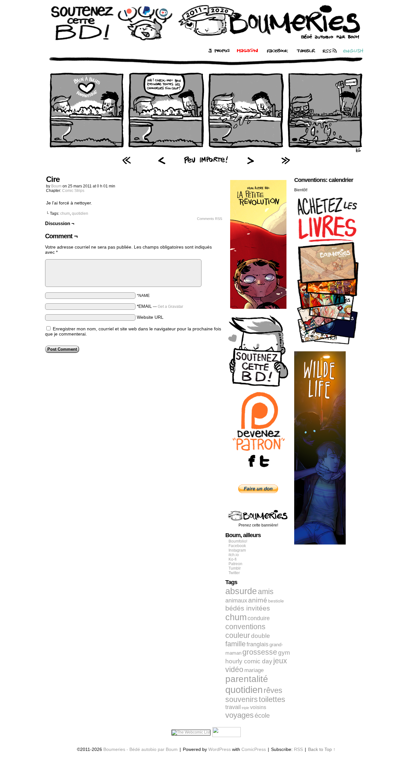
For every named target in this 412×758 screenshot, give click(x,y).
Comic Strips (73, 190)
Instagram (237, 550)
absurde (241, 591)
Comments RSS (209, 219)
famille (235, 644)
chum (65, 213)
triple (245, 708)
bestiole (276, 600)
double (260, 635)
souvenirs (241, 699)
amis (266, 591)
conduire (259, 618)
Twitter (234, 573)
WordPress (219, 749)
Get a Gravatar (170, 306)
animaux (236, 600)
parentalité (246, 679)
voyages (239, 715)
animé (257, 600)
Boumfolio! (238, 541)
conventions (245, 626)
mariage (254, 670)
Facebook (237, 546)
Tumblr (235, 568)
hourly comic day (248, 661)
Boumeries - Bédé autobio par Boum (140, 749)
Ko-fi (233, 559)
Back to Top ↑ (321, 749)
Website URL (150, 317)
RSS (298, 749)
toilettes (272, 699)
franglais (257, 644)
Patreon (235, 564)
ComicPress (253, 749)
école (262, 715)
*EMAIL (160, 306)
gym (284, 652)
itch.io (234, 555)
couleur (237, 635)
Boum (56, 186)
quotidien (80, 213)
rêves (273, 690)
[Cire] (206, 153)
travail (233, 707)
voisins (258, 707)
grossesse (259, 652)
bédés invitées (247, 608)
